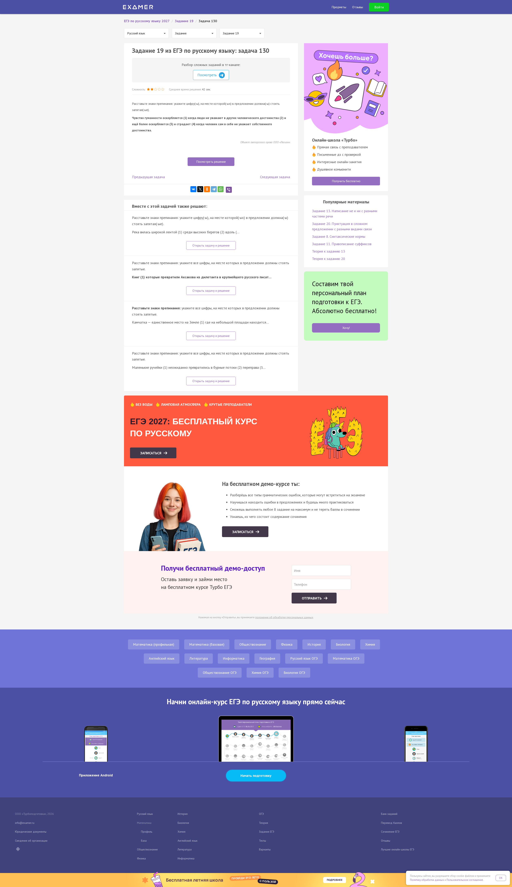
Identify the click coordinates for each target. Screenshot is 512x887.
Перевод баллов (391, 823)
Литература (198, 658)
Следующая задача (275, 177)
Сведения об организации (31, 840)
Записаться (151, 453)
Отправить (312, 598)
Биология (343, 644)
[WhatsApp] (221, 189)
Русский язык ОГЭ (304, 658)
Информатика (233, 658)
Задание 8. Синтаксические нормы (338, 236)
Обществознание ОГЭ (220, 672)
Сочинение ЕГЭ (390, 831)
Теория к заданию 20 (328, 258)
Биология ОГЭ (294, 672)
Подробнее (334, 880)
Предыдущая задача (148, 177)
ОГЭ (261, 814)
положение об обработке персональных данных (284, 617)
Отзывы (385, 840)
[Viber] (229, 190)
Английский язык (161, 658)
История (314, 644)
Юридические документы (30, 831)
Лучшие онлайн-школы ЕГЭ (397, 849)
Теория (263, 823)
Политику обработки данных (427, 880)
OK (501, 878)
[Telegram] (214, 189)
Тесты (262, 840)
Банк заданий (389, 814)
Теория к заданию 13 (328, 251)
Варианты (265, 849)
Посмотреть (207, 75)
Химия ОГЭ (260, 672)
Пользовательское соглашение (465, 880)
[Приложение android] (18, 849)
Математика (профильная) (153, 644)
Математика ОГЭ (346, 658)
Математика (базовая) (206, 644)
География (267, 658)
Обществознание (252, 644)
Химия (370, 644)
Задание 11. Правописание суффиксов (341, 244)
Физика (286, 644)
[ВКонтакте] (193, 189)
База (144, 840)
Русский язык (145, 814)
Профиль (146, 831)
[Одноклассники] (207, 189)
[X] (200, 189)
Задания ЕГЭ (266, 831)
